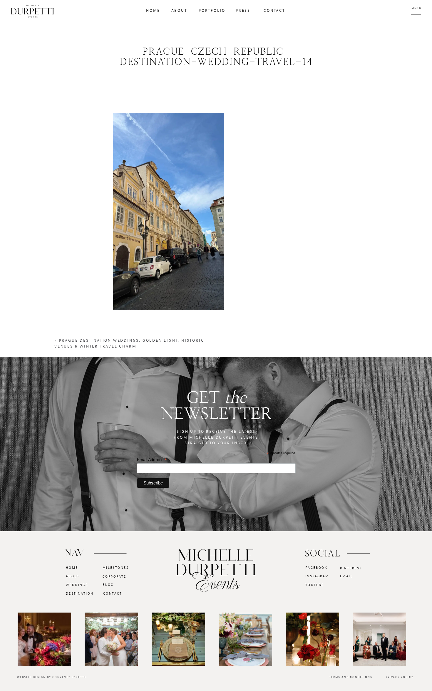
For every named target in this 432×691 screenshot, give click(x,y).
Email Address (152, 459)
